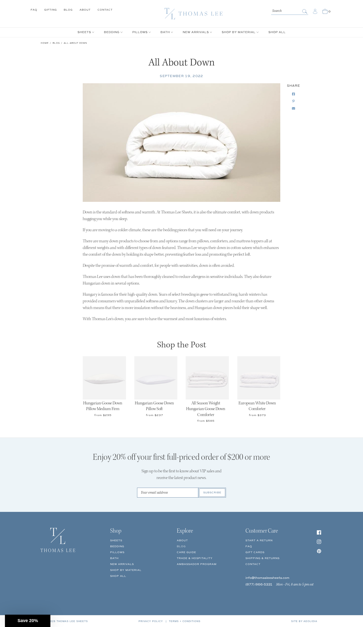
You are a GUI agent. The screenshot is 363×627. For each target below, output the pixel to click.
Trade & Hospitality (195, 558)
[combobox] (289, 10)
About (85, 9)
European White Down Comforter (257, 406)
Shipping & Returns (262, 558)
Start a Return (259, 540)
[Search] (305, 11)
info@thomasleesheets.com (267, 578)
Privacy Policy (151, 621)
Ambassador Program (197, 564)
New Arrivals (122, 564)
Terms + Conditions (185, 621)
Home (45, 43)
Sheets (116, 540)
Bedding (117, 546)
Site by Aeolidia (304, 621)
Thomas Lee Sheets (72, 621)
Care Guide (186, 552)
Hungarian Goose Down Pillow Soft (154, 406)
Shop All (118, 576)
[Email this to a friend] (293, 108)
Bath (114, 558)
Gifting (50, 9)
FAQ (34, 9)
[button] (27, 621)
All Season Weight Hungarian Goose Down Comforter (205, 409)
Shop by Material (125, 570)
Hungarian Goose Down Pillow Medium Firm (102, 406)
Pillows (117, 552)
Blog (68, 9)
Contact (105, 9)
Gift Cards (254, 552)
